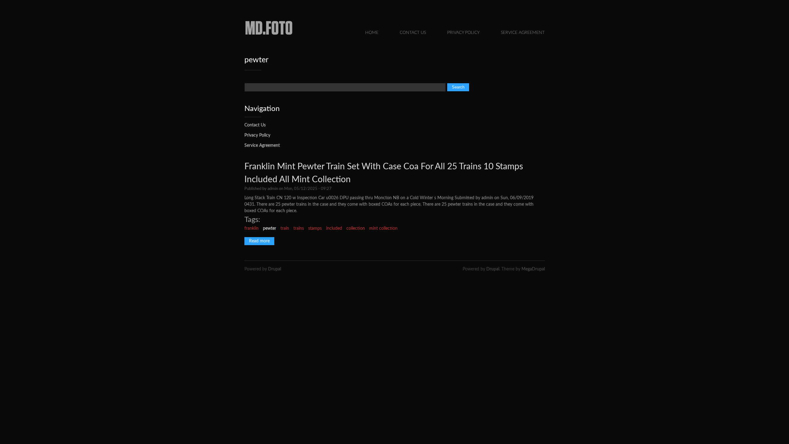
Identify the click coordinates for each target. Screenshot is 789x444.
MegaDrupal (533, 269)
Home (371, 33)
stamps (315, 228)
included (334, 228)
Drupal (274, 269)
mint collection (383, 228)
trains (298, 228)
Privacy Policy (463, 33)
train (284, 228)
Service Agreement (523, 33)
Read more (261, 241)
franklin (251, 228)
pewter (269, 228)
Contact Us (413, 33)
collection (355, 228)
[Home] (268, 36)
